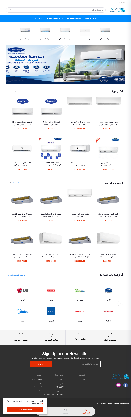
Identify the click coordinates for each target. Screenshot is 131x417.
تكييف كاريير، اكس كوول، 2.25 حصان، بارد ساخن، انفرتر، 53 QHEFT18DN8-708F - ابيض (108, 164)
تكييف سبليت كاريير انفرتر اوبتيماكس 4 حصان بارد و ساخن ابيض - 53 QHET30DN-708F (108, 123)
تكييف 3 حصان (25, 39)
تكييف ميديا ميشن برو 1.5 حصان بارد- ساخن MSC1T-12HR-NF (108, 255)
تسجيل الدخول (36, 379)
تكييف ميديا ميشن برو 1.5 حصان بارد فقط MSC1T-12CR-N (51, 255)
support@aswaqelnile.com (54, 394)
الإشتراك (41, 364)
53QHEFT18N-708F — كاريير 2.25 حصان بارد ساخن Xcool (51, 164)
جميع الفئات (38, 18)
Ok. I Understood (25, 410)
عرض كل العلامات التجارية (16, 275)
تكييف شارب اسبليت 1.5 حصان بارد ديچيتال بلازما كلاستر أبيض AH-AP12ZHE (22, 164)
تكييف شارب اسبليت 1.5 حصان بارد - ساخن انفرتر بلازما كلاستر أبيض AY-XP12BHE (80, 164)
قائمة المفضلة (37, 386)
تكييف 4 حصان (45, 39)
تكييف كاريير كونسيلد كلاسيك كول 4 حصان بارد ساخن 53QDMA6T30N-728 (22, 255)
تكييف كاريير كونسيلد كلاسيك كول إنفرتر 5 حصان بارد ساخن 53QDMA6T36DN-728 (108, 215)
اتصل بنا (82, 379)
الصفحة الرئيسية (91, 18)
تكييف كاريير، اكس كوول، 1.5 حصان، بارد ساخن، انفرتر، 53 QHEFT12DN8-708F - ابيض (22, 123)
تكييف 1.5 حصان (85, 39)
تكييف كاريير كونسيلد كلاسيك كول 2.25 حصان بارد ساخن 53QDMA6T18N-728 (79, 255)
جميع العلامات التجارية (55, 18)
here (41, 404)
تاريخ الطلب (37, 383)
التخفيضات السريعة (74, 18)
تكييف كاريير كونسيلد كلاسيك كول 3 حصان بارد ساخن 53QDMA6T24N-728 (51, 215)
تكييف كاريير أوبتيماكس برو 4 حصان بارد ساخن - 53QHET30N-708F (79, 123)
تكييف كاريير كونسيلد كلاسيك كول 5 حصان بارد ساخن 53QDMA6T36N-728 (22, 215)
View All (16, 183)
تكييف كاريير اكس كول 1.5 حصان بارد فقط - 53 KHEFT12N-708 (51, 123)
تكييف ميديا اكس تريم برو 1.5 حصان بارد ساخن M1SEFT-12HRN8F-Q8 (80, 215)
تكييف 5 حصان (105, 39)
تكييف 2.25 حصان (65, 39)
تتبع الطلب (38, 390)
